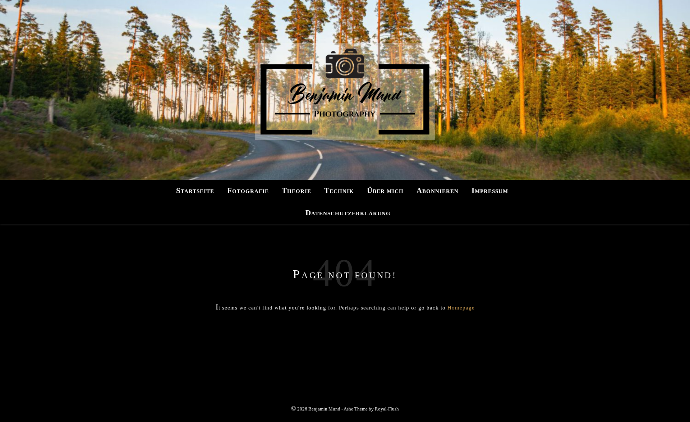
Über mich (385, 190)
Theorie (296, 190)
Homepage (461, 308)
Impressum (490, 190)
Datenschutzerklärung (348, 212)
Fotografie (248, 190)
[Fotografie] (345, 90)
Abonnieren (438, 190)
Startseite (195, 190)
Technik (339, 190)
